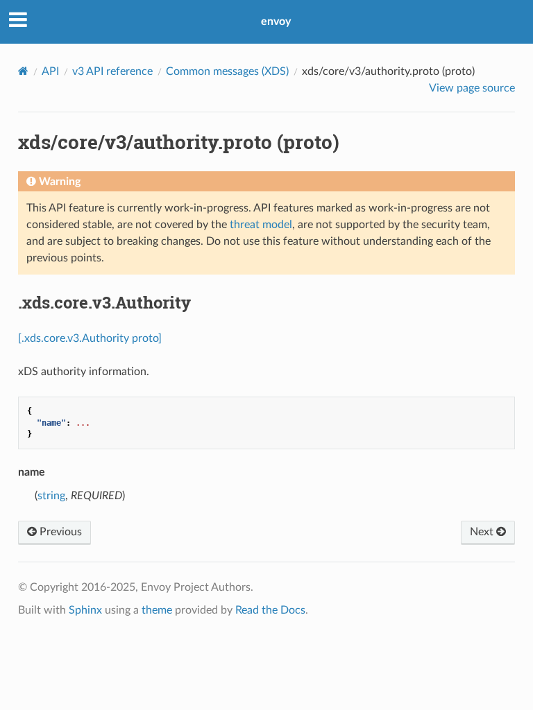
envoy (276, 21)
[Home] (23, 71)
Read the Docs (270, 610)
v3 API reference (112, 71)
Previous (59, 531)
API (50, 71)
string (51, 495)
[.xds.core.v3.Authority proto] (90, 338)
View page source (472, 88)
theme (157, 610)
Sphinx (85, 610)
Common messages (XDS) (227, 71)
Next (483, 531)
